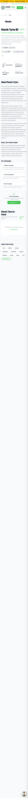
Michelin (10, 248)
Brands (5, 15)
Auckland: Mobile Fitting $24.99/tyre (19, 3)
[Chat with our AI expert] (24, 793)
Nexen (17, 255)
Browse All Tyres (14, 229)
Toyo (23, 255)
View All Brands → (6, 258)
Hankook (17, 248)
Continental (13, 251)
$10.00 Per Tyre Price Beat (20, 1)
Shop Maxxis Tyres (13, 202)
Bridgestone (5, 251)
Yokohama (5, 255)
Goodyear (21, 251)
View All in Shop (21, 217)
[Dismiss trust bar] (26, 1)
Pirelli (4, 248)
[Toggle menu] (25, 7)
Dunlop (11, 255)
